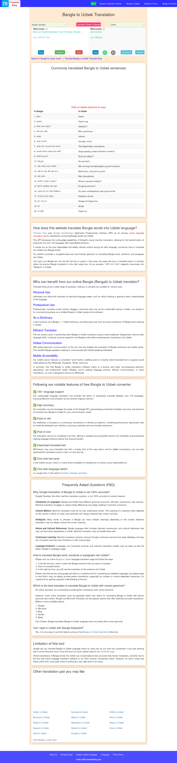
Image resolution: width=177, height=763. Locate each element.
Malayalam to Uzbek (80, 722)
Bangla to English (133, 3)
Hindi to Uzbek (39, 733)
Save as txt (126, 52)
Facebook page (107, 651)
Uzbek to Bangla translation (74, 472)
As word (140, 52)
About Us (53, 754)
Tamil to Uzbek (116, 717)
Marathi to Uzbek (79, 728)
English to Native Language (86, 754)
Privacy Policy (118, 754)
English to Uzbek (40, 722)
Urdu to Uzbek (115, 728)
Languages (105, 754)
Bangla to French (151, 3)
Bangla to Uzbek (63, 559)
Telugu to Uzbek (116, 722)
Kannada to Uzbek (79, 711)
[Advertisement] (15, 55)
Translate (59, 52)
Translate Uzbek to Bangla (88, 24)
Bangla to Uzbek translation (95, 631)
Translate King (40, 232)
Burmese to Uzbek (41, 717)
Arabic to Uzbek (40, 711)
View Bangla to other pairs (45, 739)
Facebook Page (67, 754)
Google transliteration (63, 232)
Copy (41, 52)
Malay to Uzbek (78, 717)
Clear (79, 52)
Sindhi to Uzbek (116, 711)
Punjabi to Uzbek (79, 733)
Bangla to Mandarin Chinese (111, 3)
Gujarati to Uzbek (41, 728)
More (93, 3)
